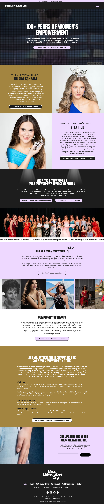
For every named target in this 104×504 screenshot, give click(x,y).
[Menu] (97, 6)
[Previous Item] (3, 293)
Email (59, 452)
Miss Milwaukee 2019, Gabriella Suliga (58, 501)
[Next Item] (100, 293)
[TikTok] (51, 492)
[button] (31, 484)
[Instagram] (48, 492)
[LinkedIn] (58, 492)
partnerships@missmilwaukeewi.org (52, 195)
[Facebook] (54, 492)
